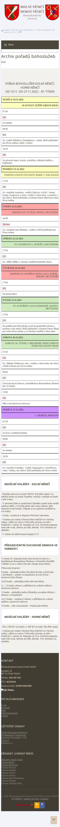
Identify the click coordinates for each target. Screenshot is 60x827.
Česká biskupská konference (14, 732)
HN (4, 134)
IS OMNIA (17, 799)
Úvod (3, 62)
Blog (3, 710)
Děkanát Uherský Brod (12, 759)
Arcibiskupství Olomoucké (13, 735)
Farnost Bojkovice (9, 765)
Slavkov (6, 224)
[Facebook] (42, 805)
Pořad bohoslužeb (9, 713)
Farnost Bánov (8, 762)
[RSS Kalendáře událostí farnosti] (36, 805)
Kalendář (5, 708)
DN (4, 117)
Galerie (4, 716)
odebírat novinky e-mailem (36, 799)
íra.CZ (6, 740)
